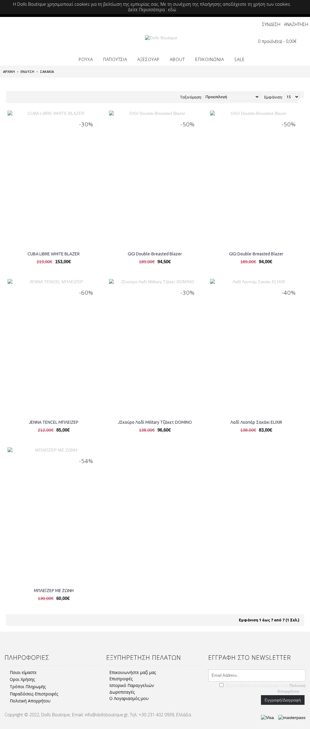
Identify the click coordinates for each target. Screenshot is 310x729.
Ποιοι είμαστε (23, 672)
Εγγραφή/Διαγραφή (283, 700)
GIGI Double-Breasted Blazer (155, 253)
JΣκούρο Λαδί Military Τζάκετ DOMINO (155, 422)
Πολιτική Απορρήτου (30, 701)
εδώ (172, 9)
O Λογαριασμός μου (129, 698)
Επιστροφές (121, 679)
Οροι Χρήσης (22, 679)
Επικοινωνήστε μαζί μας (132, 672)
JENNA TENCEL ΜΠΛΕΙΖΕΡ (53, 422)
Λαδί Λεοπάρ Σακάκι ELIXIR (256, 422)
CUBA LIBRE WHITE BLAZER (54, 253)
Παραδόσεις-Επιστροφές (34, 694)
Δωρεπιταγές (122, 692)
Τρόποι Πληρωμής (28, 686)
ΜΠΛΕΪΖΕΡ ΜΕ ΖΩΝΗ (54, 590)
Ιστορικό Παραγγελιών (131, 685)
